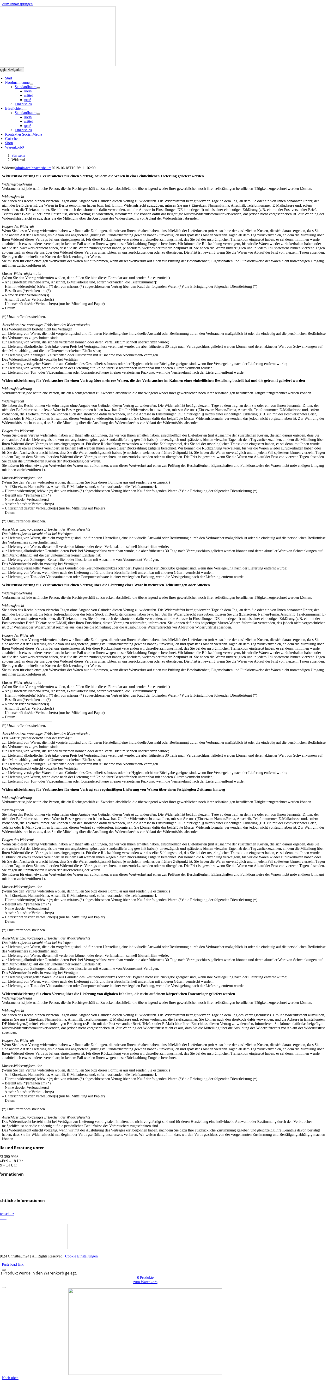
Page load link (13, 1264)
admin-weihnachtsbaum (33, 168)
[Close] (4, 1270)
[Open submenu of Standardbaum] (38, 88)
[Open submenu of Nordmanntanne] (31, 83)
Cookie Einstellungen (81, 1256)
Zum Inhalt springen (17, 4)
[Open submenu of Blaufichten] (24, 109)
